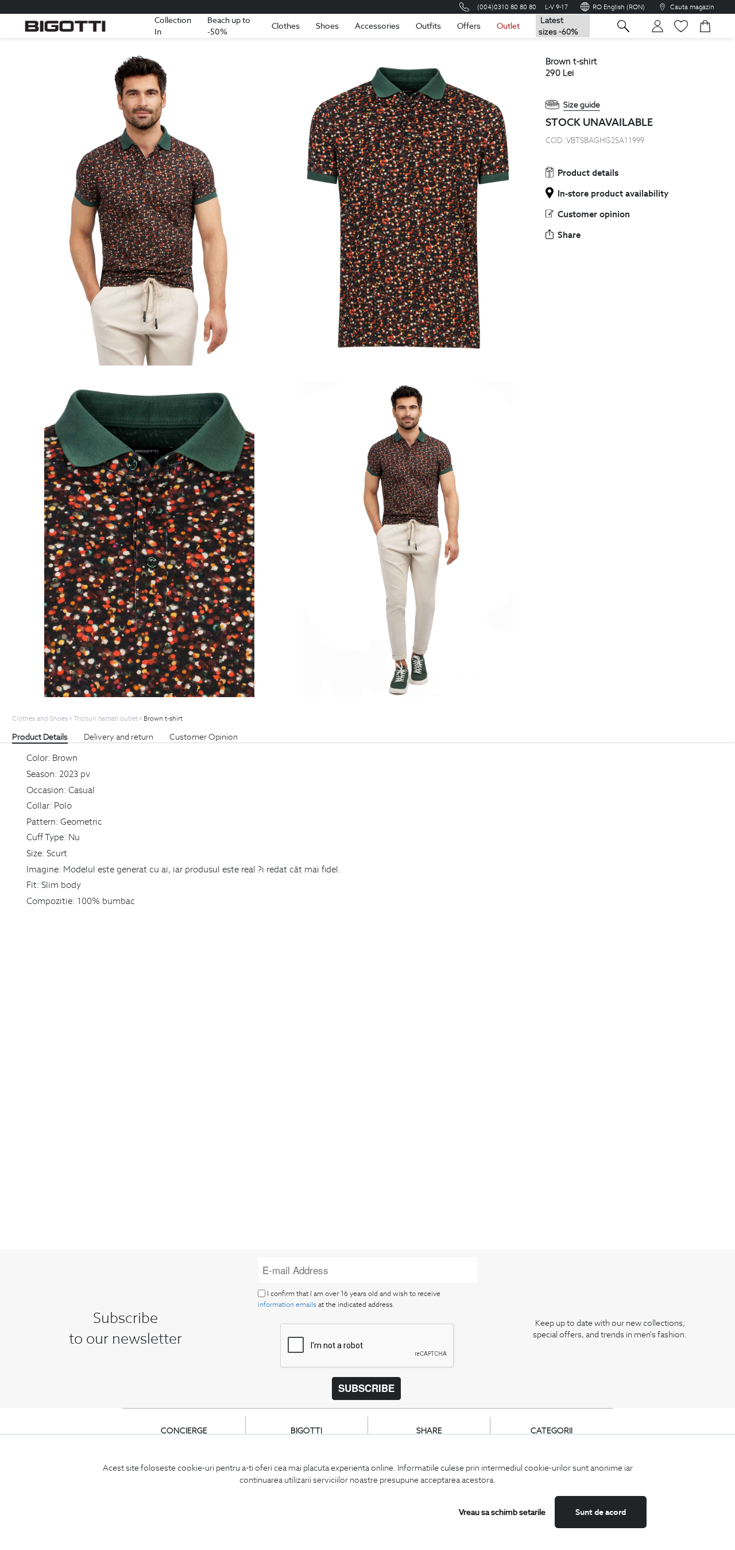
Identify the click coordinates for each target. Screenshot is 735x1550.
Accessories (377, 26)
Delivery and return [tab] (118, 737)
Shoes (327, 26)
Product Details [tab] (40, 737)
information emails (287, 1304)
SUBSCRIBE (366, 1388)
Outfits (428, 26)
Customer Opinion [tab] (203, 737)
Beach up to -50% (228, 26)
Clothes (286, 26)
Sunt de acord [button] (600, 1512)
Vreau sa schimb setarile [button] (502, 1512)
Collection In (172, 26)
